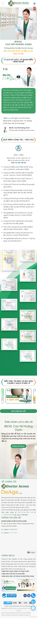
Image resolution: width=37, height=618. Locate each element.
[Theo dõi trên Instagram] (28, 595)
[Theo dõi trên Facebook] (25, 595)
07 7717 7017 (13, 533)
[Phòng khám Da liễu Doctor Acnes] (18, 3)
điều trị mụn (27, 97)
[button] (3, 3)
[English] (31, 552)
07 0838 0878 (13, 529)
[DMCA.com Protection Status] (8, 603)
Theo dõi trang (10, 588)
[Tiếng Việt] (34, 9)
